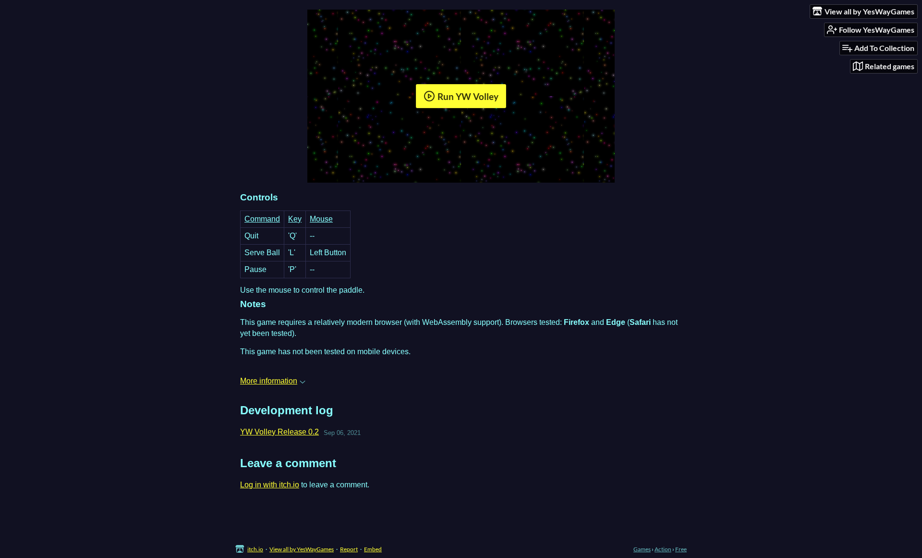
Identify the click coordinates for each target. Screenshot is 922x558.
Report (349, 549)
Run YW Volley (467, 96)
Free (681, 549)
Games (642, 549)
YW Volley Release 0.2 (279, 432)
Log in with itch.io (269, 485)
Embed (373, 549)
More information (268, 381)
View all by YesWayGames (301, 549)
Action (663, 549)
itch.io (255, 549)
